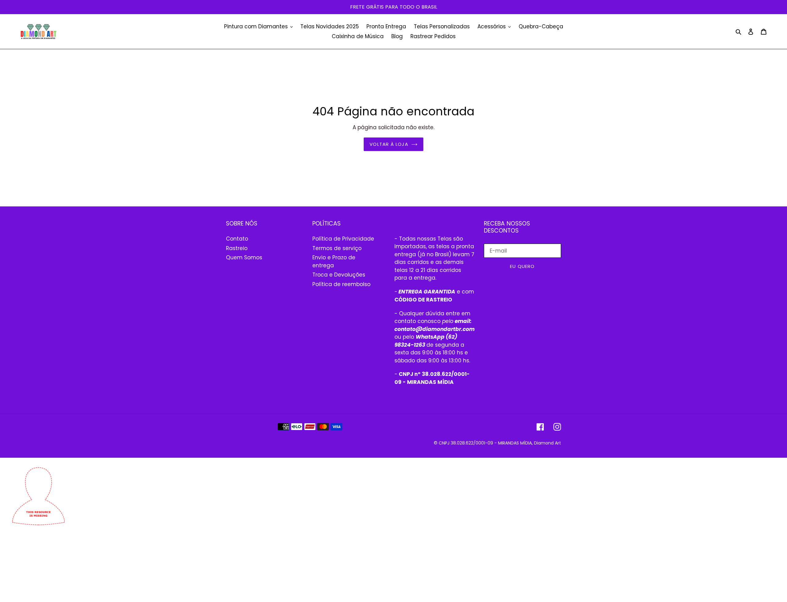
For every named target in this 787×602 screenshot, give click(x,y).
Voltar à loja (389, 144)
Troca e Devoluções (338, 274)
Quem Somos (244, 257)
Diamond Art (547, 443)
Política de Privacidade (343, 238)
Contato (237, 238)
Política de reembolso (341, 284)
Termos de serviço (337, 248)
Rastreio (236, 248)
